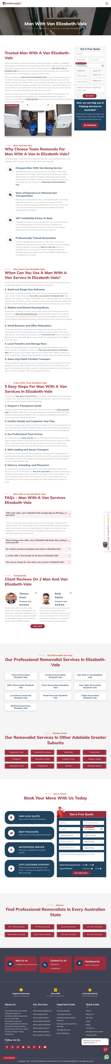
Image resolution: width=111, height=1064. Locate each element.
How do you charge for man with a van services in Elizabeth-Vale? (35, 562)
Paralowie (94, 752)
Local (97, 869)
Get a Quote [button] (9, 1058)
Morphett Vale (16, 752)
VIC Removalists (94, 927)
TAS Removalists (68, 934)
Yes (83, 865)
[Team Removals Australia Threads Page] (18, 1047)
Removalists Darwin (41, 1028)
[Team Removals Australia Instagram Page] (13, 1047)
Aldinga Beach (94, 766)
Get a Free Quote (81, 814)
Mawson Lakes (42, 759)
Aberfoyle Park (16, 766)
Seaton (68, 766)
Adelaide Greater (44, 28)
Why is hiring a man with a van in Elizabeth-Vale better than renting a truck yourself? (36, 541)
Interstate (86, 869)
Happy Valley (94, 759)
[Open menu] (106, 3)
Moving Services (63, 1011)
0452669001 (55, 969)
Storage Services (63, 1030)
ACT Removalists (16, 927)
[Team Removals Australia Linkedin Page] (29, 1047)
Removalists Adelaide (41, 1021)
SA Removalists (68, 927)
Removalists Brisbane (41, 1025)
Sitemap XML (91, 1035)
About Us (89, 1014)
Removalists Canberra (42, 1035)
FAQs (88, 1021)
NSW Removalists (16, 934)
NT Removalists (42, 927)
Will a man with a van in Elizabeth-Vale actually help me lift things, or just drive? (36, 514)
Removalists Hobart (41, 1018)
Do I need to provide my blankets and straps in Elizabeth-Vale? (33, 549)
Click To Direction (92, 965)
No (90, 865)
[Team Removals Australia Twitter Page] (23, 1047)
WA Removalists (95, 934)
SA (36, 28)
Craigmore (42, 766)
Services (89, 1018)
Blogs (88, 1025)
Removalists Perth (40, 1014)
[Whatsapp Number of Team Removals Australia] (106, 1057)
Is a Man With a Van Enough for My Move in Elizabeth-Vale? (32, 555)
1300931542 (91, 125)
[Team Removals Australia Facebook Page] (7, 1047)
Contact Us (90, 1028)
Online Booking (63, 1033)
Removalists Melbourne (42, 1011)
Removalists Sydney (41, 1032)
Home (31, 28)
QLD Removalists (42, 934)
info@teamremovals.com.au (27, 964)
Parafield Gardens (42, 752)
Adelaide (68, 752)
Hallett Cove (69, 759)
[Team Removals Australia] (12, 3)
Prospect (16, 759)
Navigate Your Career (94, 1032)
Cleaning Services (64, 1014)
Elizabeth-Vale (56, 28)
